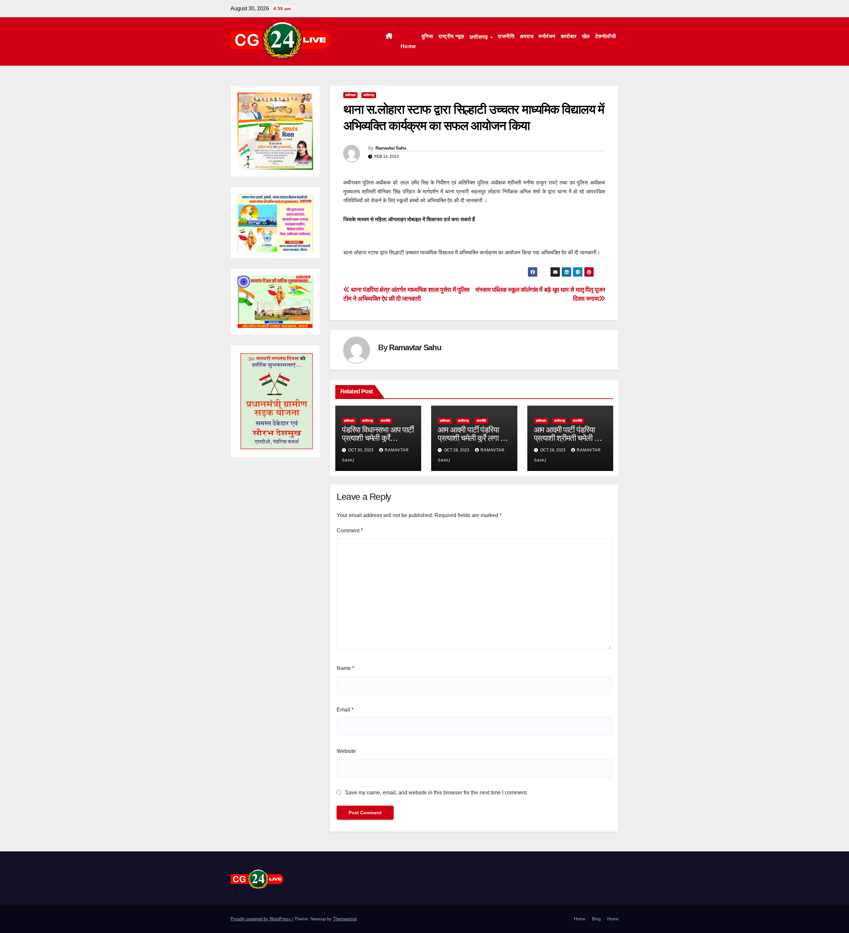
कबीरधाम (350, 95)
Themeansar (345, 918)
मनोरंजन (547, 36)
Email (345, 709)
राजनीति (506, 36)
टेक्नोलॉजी (605, 36)
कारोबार (569, 36)
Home (408, 46)
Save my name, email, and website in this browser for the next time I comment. (436, 792)
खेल (586, 36)
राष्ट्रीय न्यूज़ (451, 36)
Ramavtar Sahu (391, 148)
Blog (596, 918)
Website (346, 751)
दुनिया (427, 36)
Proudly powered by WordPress (261, 918)
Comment (350, 530)
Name (345, 668)
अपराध (526, 36)
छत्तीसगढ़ (480, 37)
